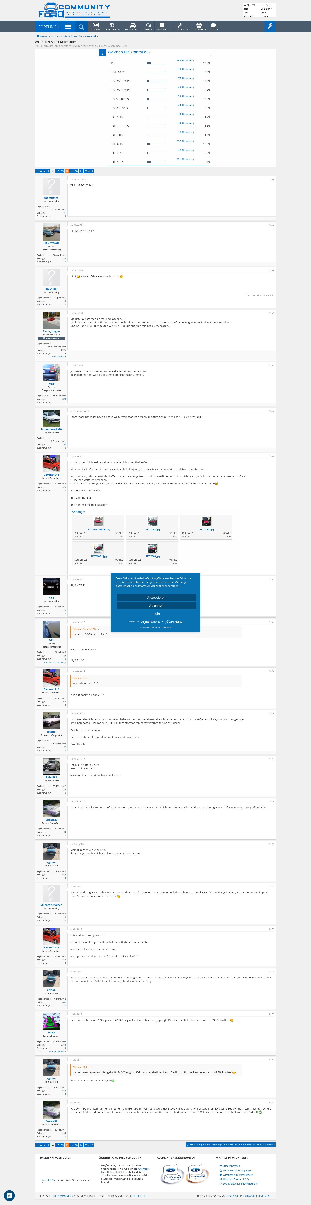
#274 (271, 843)
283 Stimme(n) (185, 60)
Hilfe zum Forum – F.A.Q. (235, 1179)
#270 (271, 670)
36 (65, 789)
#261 (271, 179)
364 (64, 655)
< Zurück (40, 171)
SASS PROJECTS (234, 1196)
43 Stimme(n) (186, 87)
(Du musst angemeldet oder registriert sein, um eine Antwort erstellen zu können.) (231, 1144)
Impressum (145, 627)
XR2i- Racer (101, 45)
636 (64, 874)
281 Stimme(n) (185, 159)
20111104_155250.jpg (98, 529)
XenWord (250, 1196)
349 (64, 258)
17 (81, 171)
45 (65, 610)
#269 (271, 621)
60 (65, 444)
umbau (264, 15)
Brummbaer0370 (51, 429)
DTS (51, 640)
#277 (271, 971)
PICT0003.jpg (153, 529)
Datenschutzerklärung (161, 627)
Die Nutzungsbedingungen (237, 1170)
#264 (271, 312)
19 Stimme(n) (186, 132)
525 (64, 487)
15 (71, 171)
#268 (271, 579)
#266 (271, 410)
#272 (271, 758)
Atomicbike (51, 197)
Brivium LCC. (264, 1196)
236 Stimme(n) (185, 141)
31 (65, 212)
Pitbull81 (51, 777)
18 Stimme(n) (186, 123)
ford (246, 8)
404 (64, 832)
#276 (271, 929)
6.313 (63, 1044)
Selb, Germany (59, 356)
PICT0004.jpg (207, 529)
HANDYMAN (51, 243)
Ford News (266, 5)
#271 (271, 713)
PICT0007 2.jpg (99, 556)
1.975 (63, 350)
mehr (156, 614)
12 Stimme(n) (186, 69)
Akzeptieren (156, 597)
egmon (51, 862)
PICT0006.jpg (153, 556)
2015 (246, 12)
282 (64, 398)
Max (51, 383)
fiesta (263, 12)
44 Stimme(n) (186, 105)
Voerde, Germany (57, 1051)
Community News (266, 8)
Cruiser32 (51, 819)
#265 (271, 365)
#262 (271, 224)
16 (76, 171)
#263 (271, 270)
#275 (271, 886)
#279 (271, 1060)
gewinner (249, 15)
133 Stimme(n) (185, 96)
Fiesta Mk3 (68, 45)
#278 (271, 1014)
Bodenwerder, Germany (54, 662)
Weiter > (89, 171)
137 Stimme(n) (185, 78)
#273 (271, 801)
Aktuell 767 (47, 1180)
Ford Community (61, 1196)
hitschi (51, 731)
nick (51, 597)
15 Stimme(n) (186, 114)
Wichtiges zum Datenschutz (237, 1174)
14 (67, 171)
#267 (271, 456)
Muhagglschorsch (51, 905)
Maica (51, 1032)
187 (64, 747)
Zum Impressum (231, 1165)
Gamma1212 (51, 474)
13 (62, 171)
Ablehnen (156, 605)
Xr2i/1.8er (51, 288)
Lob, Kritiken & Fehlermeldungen (240, 1183)
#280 (271, 1102)
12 (57, 171)
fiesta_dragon (51, 331)
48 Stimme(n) (186, 150)
